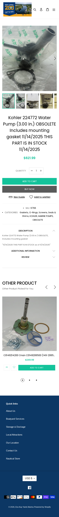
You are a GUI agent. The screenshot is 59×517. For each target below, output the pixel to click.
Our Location (12, 442)
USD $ (28, 478)
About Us (10, 411)
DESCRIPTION (26, 230)
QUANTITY (21, 170)
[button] (55, 58)
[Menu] (54, 9)
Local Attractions (14, 434)
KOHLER (33, 216)
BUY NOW (29, 189)
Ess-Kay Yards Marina (24, 507)
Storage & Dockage (15, 427)
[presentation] (46, 287)
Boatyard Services (15, 419)
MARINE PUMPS (45, 216)
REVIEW (25, 257)
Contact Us (11, 450)
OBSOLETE (38, 219)
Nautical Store (13, 458)
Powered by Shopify (42, 507)
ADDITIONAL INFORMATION (25, 250)
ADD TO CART (29, 181)
